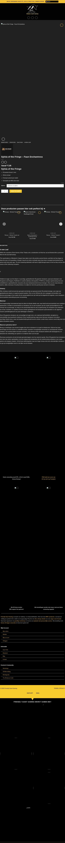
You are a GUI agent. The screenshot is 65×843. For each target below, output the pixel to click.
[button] (28, 17)
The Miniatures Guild (8, 678)
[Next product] (2, 162)
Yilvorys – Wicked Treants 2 (53, 235)
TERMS (56, 688)
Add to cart (15, 191)
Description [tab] (3, 245)
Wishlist (5, 634)
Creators (13, 142)
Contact (5, 659)
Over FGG (5, 649)
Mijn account (6, 637)
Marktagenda (6, 674)
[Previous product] (5, 162)
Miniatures (4, 142)
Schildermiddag (7, 671)
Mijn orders (5, 631)
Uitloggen (5, 640)
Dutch (48, 1)
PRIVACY (62, 688)
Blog (4, 656)
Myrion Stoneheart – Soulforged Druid (32, 235)
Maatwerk (5, 653)
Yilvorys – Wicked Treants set (12, 235)
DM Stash (20, 142)
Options (3, 185)
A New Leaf (27, 142)
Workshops (5, 668)
